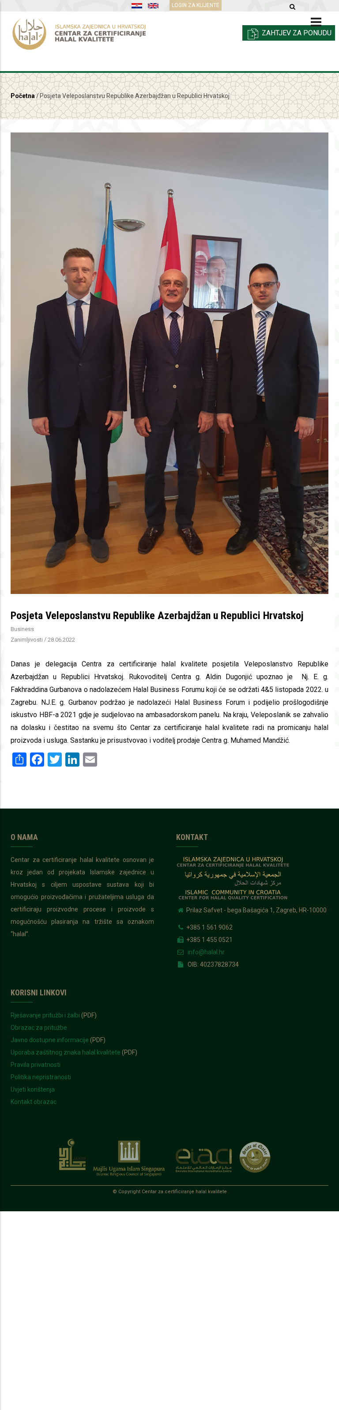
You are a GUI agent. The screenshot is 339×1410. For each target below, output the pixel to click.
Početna (23, 95)
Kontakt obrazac (33, 1101)
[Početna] (87, 31)
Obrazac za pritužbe (39, 1027)
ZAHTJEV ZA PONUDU (295, 33)
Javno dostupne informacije (50, 1039)
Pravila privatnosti (35, 1064)
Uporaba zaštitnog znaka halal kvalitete (66, 1052)
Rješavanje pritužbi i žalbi (45, 1015)
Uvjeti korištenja (33, 1089)
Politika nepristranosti (41, 1077)
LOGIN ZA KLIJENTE (195, 5)
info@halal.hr (205, 952)
